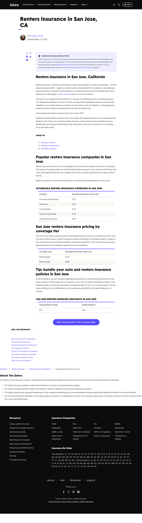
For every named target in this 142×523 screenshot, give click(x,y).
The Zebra (3, 369)
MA (53, 457)
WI (70, 460)
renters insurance (65, 94)
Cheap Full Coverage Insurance (22, 428)
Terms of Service (54, 502)
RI (115, 457)
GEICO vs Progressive (102, 432)
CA (79, 454)
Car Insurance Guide (17, 432)
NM (88, 457)
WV (66, 460)
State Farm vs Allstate (81, 432)
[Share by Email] (27, 60)
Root (74, 424)
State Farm (77, 428)
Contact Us (90, 480)
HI (101, 454)
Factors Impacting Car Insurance (24, 345)
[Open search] (119, 5)
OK (105, 457)
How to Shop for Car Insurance (23, 339)
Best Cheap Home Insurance (21, 444)
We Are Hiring (75, 480)
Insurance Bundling (17, 452)
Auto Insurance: (58, 454)
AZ (72, 454)
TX (128, 457)
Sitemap (13, 456)
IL (107, 454)
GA (98, 454)
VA (59, 460)
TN (124, 457)
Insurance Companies (63, 418)
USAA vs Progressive (102, 436)
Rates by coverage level (50, 146)
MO (67, 457)
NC (95, 457)
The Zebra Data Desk (18, 460)
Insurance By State (62, 448)
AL (66, 454)
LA (121, 454)
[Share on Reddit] (30, 56)
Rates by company (48, 142)
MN (59, 457)
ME (125, 454)
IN (109, 454)
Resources (15, 418)
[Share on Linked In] (27, 56)
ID (104, 454)
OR (109, 457)
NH (81, 457)
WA (62, 460)
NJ (85, 457)
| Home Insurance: (82, 460)
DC (89, 454)
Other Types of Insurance (21, 361)
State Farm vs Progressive (57, 437)
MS (63, 457)
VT (56, 460)
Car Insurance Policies (20, 348)
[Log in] (114, 5)
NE (74, 457)
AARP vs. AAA (57, 432)
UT (53, 460)
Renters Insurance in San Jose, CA (68, 369)
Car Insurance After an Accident (23, 354)
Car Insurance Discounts (20, 342)
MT (71, 457)
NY (92, 457)
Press (62, 480)
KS (115, 454)
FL (95, 454)
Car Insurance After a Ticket (22, 357)
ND (98, 457)
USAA (54, 424)
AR (76, 454)
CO (82, 454)
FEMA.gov (87, 67)
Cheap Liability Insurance (19, 424)
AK (69, 454)
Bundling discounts (48, 149)
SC (118, 457)
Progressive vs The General (80, 437)
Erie (95, 424)
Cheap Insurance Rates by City (21, 448)
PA (112, 457)
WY (73, 460)
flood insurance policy (65, 65)
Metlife (117, 424)
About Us (50, 480)
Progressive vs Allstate (120, 437)
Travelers (97, 428)
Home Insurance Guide (18, 436)
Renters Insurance (18, 369)
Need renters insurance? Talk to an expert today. (76, 322)
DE (92, 454)
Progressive (56, 428)
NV (78, 457)
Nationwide (119, 428)
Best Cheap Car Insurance (20, 440)
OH (102, 457)
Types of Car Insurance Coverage (24, 351)
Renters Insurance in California (40, 369)
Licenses (75, 502)
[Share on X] (27, 53)
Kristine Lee (35, 36)
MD (128, 454)
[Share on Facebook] (30, 53)
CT (85, 454)
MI (56, 457)
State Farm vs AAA (122, 432)
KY (118, 454)
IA (112, 454)
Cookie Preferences (87, 502)
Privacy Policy (66, 502)
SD (121, 457)
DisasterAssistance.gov (73, 67)
